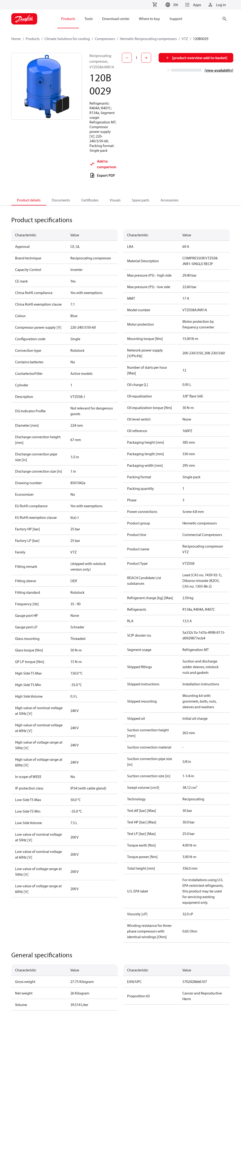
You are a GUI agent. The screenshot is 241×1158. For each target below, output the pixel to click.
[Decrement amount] (127, 58)
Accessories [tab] (169, 200)
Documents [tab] (61, 200)
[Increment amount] (146, 58)
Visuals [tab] (115, 200)
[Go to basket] (154, 4)
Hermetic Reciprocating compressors (148, 38)
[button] (171, 4)
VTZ (185, 38)
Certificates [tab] (89, 200)
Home (16, 38)
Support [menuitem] (175, 18)
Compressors (105, 38)
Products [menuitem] (68, 18)
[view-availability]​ (219, 70)
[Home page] (24, 19)
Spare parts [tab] (140, 200)
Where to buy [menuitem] (149, 18)
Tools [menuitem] (88, 18)
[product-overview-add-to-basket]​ (199, 57)
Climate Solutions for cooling (67, 38)
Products (33, 38)
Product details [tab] (28, 200)
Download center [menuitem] (115, 18)
